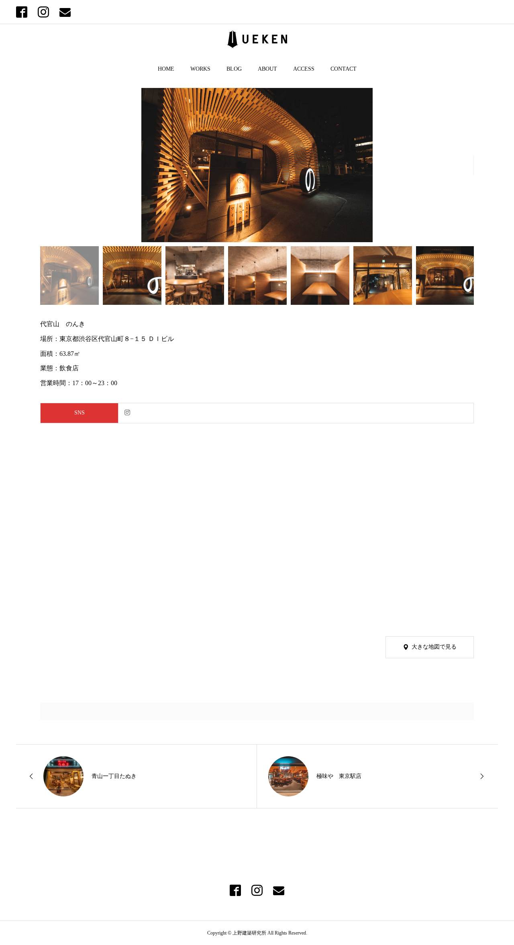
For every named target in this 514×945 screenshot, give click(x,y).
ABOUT (267, 69)
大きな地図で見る (434, 647)
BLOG (234, 69)
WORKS (200, 69)
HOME (166, 69)
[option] (257, 165)
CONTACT (343, 69)
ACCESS (303, 69)
